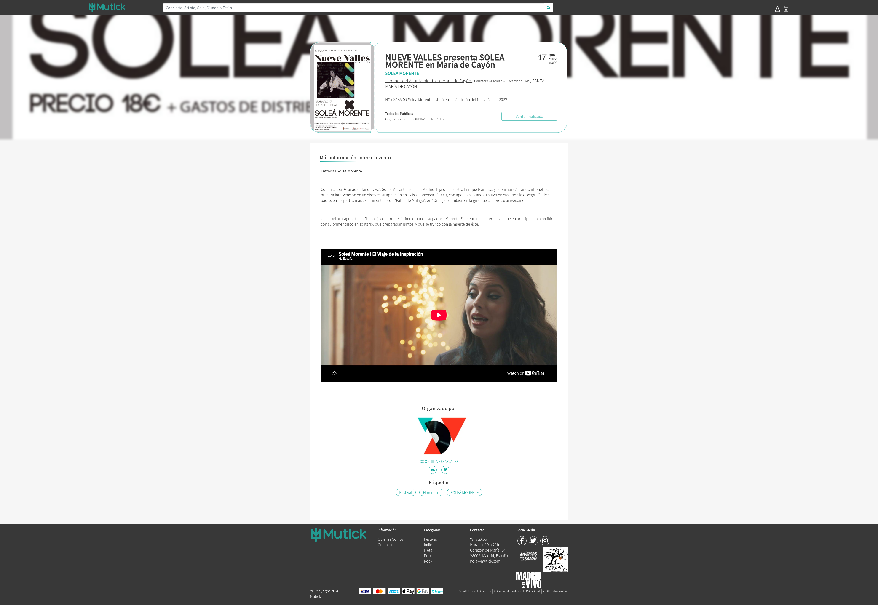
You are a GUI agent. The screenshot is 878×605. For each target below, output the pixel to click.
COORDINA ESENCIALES (426, 119)
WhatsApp (478, 539)
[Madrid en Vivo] (555, 559)
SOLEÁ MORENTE (464, 492)
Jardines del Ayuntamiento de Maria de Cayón (428, 80)
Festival (405, 492)
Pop (427, 555)
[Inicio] (123, 7)
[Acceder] (777, 9)
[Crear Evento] (786, 9)
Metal (428, 550)
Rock (428, 561)
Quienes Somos (391, 539)
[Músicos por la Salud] (528, 556)
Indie (428, 544)
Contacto (385, 544)
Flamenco (431, 492)
